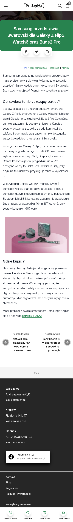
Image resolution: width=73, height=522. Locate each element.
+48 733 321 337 (15, 442)
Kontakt (10, 477)
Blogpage (54, 68)
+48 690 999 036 (16, 421)
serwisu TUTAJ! (32, 316)
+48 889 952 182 (16, 399)
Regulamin (12, 488)
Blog (8, 482)
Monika (65, 68)
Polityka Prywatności (18, 493)
